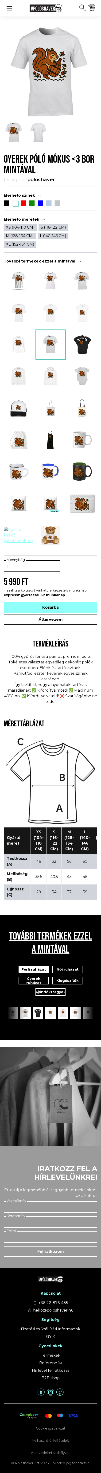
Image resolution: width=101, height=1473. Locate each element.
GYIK (50, 1336)
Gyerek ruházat (33, 980)
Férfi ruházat (33, 969)
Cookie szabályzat (50, 1428)
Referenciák (50, 1363)
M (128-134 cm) (20, 236)
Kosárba (50, 607)
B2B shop (51, 1378)
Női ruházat (67, 969)
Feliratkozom (50, 1251)
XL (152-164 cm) (20, 244)
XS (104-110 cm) (20, 227)
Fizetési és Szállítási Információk (50, 1329)
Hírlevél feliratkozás (50, 1370)
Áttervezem (51, 619)
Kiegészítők (67, 980)
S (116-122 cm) (53, 227)
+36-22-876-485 (53, 1303)
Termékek (50, 1355)
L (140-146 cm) (53, 236)
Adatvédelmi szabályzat (50, 1453)
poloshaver (41, 179)
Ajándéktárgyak (50, 992)
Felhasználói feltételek (50, 1440)
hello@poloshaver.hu (53, 1310)
